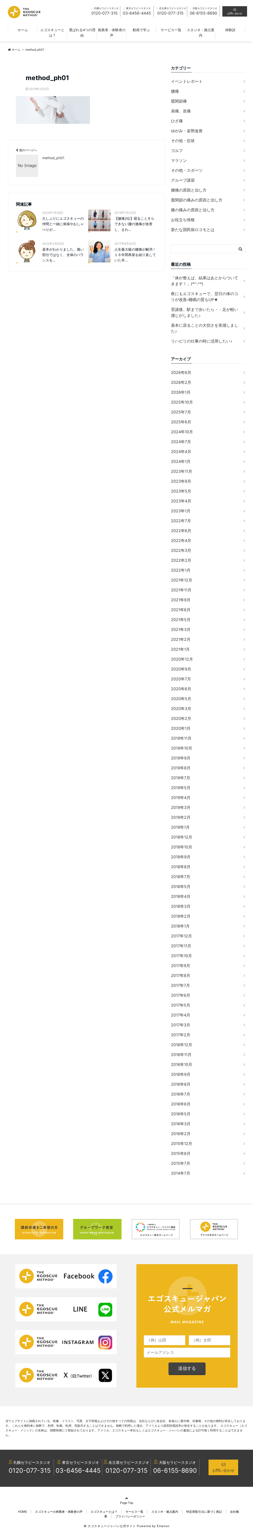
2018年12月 (181, 837)
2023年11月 (181, 471)
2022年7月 (181, 520)
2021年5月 (180, 619)
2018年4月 (180, 896)
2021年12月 (181, 580)
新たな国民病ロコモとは (192, 229)
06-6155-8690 (175, 1470)
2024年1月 (180, 461)
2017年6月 (180, 995)
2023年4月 (181, 500)
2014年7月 (180, 1173)
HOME (22, 1511)
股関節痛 (179, 101)
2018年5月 (180, 886)
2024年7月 (181, 441)
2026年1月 (180, 392)
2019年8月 (180, 767)
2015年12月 (181, 1143)
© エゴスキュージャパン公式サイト (110, 1526)
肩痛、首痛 (181, 110)
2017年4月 (180, 1015)
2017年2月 (180, 1034)
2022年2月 (181, 560)
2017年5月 (180, 1005)
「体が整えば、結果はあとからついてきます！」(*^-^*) (204, 280)
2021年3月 (180, 629)
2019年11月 (181, 738)
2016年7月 (180, 1094)
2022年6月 (181, 530)
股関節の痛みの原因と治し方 (196, 199)
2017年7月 (180, 985)
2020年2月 (181, 718)
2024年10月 (182, 431)
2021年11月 (181, 589)
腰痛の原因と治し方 (189, 190)
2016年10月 (181, 1064)
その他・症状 (183, 140)
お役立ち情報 (183, 219)
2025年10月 (182, 402)
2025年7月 (181, 412)
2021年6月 (180, 609)
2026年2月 (181, 382)
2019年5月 (180, 787)
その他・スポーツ (187, 170)
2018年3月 (180, 906)
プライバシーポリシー (130, 1516)
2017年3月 (180, 1024)
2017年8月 (180, 975)
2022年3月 (181, 550)
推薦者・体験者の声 (112, 32)
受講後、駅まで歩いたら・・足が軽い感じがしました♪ (204, 312)
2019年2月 (180, 817)
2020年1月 (180, 728)
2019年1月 (180, 827)
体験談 (230, 30)
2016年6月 (180, 1103)
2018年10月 (181, 846)
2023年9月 (181, 481)
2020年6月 (181, 688)
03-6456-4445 (78, 1470)
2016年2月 (180, 1133)
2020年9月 (181, 669)
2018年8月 (180, 866)
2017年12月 (181, 935)
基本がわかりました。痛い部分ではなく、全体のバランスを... (63, 254)
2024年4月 (181, 451)
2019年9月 (180, 758)
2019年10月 (181, 748)
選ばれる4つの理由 (82, 32)
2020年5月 (181, 698)
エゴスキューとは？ (52, 32)
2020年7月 (181, 678)
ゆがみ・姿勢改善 (187, 130)
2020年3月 (181, 708)
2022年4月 (181, 540)
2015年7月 (180, 1163)
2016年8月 (180, 1084)
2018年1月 (180, 926)
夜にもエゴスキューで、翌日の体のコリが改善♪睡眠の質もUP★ (204, 296)
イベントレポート (187, 81)
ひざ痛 (177, 120)
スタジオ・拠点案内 (200, 32)
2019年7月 (180, 777)
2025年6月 (181, 421)
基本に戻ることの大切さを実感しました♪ (204, 328)
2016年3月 (180, 1123)
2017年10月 (181, 955)
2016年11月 (181, 1054)
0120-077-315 (30, 1470)
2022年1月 (180, 570)
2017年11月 (181, 945)
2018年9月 (180, 856)
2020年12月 (182, 659)
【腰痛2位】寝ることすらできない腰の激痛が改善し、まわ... (134, 224)
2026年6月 (181, 372)
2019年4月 (180, 797)
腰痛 (175, 91)
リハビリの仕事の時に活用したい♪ (201, 341)
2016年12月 (181, 1044)
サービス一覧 (171, 30)
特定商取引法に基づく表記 (204, 1511)
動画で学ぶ (141, 30)
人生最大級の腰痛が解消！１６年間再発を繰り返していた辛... (135, 254)
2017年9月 (180, 965)
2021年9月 (180, 599)
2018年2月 (180, 916)
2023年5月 (181, 491)
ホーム (23, 30)
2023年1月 (180, 510)
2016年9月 (180, 1074)
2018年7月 (180, 876)
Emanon (163, 1526)
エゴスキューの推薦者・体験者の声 (59, 1511)
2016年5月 (180, 1113)
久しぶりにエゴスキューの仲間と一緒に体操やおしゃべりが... (63, 224)
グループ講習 (183, 180)
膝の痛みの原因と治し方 (192, 209)
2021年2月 (180, 639)
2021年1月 (180, 649)
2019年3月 (180, 807)
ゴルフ (177, 150)
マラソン (179, 160)
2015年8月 (180, 1153)
